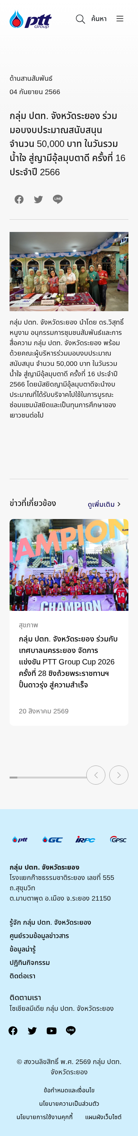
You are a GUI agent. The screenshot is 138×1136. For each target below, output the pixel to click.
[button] (95, 775)
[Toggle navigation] (120, 19)
